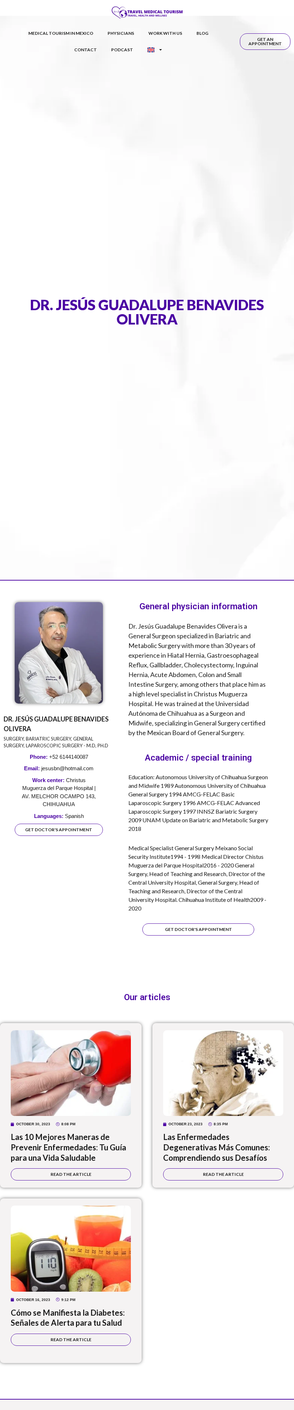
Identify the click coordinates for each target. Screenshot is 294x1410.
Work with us (165, 33)
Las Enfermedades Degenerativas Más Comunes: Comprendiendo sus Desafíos (216, 1147)
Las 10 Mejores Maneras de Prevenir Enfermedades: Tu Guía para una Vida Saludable (68, 1147)
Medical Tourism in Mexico (60, 33)
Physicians (121, 33)
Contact (85, 49)
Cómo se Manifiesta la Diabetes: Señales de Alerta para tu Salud (68, 1318)
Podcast (122, 49)
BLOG (202, 33)
